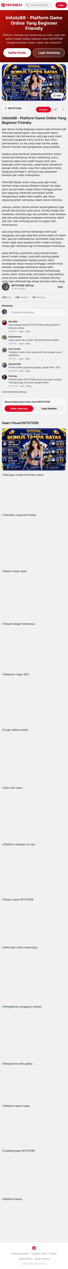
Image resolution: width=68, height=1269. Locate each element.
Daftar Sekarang (19, 408)
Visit (59, 95)
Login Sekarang (48, 52)
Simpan (14, 95)
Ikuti (60, 286)
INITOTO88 (28, 1264)
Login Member (49, 408)
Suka (21, 331)
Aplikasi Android (42, 1259)
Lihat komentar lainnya (14, 391)
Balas (27, 331)
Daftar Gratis (17, 52)
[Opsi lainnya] (63, 109)
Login (61, 5)
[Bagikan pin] (55, 109)
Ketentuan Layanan (20, 1253)
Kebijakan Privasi (39, 1253)
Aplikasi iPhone (25, 1259)
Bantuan (53, 1253)
